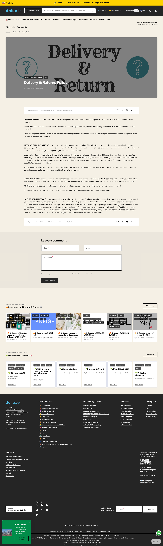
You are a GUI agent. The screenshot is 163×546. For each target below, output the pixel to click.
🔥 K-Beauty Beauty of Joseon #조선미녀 (144, 334)
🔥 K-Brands (43, 439)
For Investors (10, 468)
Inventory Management (14, 457)
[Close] (29, 522)
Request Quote (22, 538)
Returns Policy (151, 417)
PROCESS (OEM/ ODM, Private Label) (96, 414)
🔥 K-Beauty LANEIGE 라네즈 (43, 334)
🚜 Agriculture (44, 436)
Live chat (149, 406)
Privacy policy (80, 525)
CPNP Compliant (126, 419)
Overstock (87, 419)
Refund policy (70, 525)
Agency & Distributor (90, 428)
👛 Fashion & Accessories (48, 428)
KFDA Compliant (126, 425)
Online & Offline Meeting (92, 425)
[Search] (93, 10)
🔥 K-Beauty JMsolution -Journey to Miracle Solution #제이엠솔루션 (17, 335)
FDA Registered (126, 406)
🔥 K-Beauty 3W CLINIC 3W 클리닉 (119, 334)
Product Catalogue (90, 417)
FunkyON (9, 473)
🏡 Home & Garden (46, 419)
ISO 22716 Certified (127, 408)
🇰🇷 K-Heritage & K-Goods (48, 441)
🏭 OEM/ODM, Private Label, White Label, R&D (55, 444)
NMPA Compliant (127, 417)
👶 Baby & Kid (44, 417)
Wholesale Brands (89, 406)
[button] (149, 10)
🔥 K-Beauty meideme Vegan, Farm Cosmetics (68, 334)
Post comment (50, 280)
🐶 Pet (41, 433)
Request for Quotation (91, 411)
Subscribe (150, 509)
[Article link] (18, 327)
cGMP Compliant (127, 411)
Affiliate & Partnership (13, 465)
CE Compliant (125, 422)
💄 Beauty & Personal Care (48, 408)
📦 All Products (44, 406)
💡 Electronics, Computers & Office (52, 425)
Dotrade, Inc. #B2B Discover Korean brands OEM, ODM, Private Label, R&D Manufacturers (17, 412)
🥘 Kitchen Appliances (47, 422)
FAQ (147, 408)
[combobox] (69, 10)
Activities (9, 462)
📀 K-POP (42, 430)
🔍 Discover (43, 447)
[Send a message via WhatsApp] (159, 533)
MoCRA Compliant (127, 414)
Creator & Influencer (90, 422)
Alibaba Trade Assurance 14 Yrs (17, 459)
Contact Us (10, 476)
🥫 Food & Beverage (46, 414)
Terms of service (151, 414)
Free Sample (87, 408)
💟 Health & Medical (46, 411)
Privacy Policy (151, 411)
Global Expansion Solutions (15, 470)
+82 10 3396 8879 (151, 24)
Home (8, 32)
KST (12, 422)
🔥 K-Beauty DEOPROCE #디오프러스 (94, 334)
